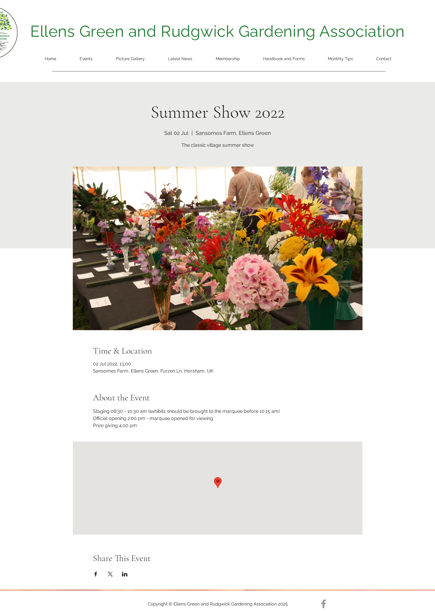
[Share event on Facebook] (96, 574)
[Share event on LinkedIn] (125, 574)
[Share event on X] (110, 574)
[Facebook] (323, 604)
